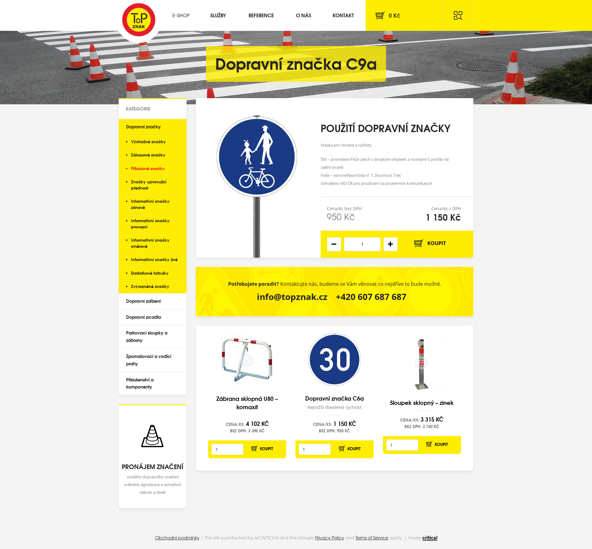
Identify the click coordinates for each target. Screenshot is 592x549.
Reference (261, 15)
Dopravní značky (143, 126)
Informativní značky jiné (154, 259)
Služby (218, 15)
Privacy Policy (329, 537)
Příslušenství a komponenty (140, 383)
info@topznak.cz (292, 296)
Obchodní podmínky (177, 537)
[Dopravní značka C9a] (257, 178)
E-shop (181, 15)
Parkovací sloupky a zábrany (146, 336)
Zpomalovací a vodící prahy (148, 360)
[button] (390, 244)
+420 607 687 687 (371, 296)
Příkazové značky (148, 168)
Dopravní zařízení (143, 300)
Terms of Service (372, 537)
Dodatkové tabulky (150, 273)
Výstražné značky (148, 141)
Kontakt (343, 15)
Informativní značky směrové (150, 243)
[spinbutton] (362, 244)
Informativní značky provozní (150, 223)
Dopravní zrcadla (143, 317)
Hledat (458, 15)
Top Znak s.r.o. (139, 20)
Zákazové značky (148, 155)
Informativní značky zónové (150, 204)
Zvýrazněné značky (150, 286)
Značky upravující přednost (148, 184)
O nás (303, 15)
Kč (394, 15)
